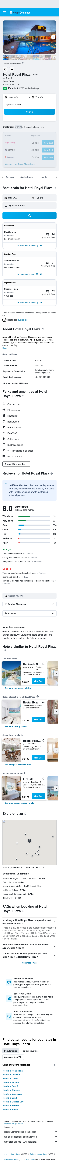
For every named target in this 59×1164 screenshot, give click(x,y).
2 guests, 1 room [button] (13, 104)
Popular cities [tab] (10, 1050)
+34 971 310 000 (11, 84)
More (4, 348)
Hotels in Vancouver (12, 1094)
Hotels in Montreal (11, 1090)
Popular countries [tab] (30, 1050)
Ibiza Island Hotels (11, 1159)
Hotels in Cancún (11, 1086)
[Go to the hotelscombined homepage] (20, 12)
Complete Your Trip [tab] (13, 1057)
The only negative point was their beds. (24, 573)
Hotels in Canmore (11, 1074)
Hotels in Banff (10, 1097)
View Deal (38, 681)
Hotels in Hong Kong (13, 1070)
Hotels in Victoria (11, 1082)
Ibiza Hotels (30, 1159)
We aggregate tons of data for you (20, 1136)
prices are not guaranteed (13, 1123)
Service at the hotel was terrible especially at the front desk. (29, 582)
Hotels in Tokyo (10, 1109)
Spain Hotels (15, 1154)
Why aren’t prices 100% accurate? (20, 1141)
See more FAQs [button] (29, 962)
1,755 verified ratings (29, 88)
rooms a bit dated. (15, 576)
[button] (5, 12)
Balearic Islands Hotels (38, 1154)
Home (5, 1154)
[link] (17, 688)
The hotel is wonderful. (17, 553)
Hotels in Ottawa (11, 1078)
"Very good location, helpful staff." (22, 561)
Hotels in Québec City (13, 1101)
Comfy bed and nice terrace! (19, 557)
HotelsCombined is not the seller (20, 1131)
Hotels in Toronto (11, 1105)
